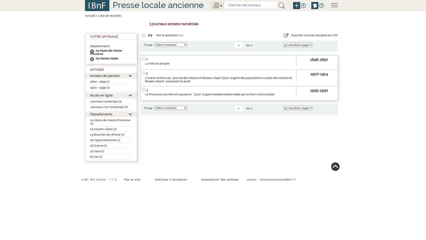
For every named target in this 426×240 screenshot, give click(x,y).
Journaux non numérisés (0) (109, 107)
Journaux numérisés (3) (106, 101)
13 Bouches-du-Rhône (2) (107, 134)
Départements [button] (101, 114)
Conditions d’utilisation (171, 179)
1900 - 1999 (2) (100, 87)
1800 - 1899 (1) (100, 81)
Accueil (90, 15)
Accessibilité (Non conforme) (220, 179)
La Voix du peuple (157, 63)
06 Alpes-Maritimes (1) (105, 140)
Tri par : (149, 45)
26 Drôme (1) (98, 145)
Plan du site (132, 179)
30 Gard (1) (97, 151)
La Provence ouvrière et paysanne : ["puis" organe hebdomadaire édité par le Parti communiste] (209, 94)
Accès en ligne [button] (101, 95)
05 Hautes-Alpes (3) (103, 129)
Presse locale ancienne (158, 5)
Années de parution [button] (105, 76)
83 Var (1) (96, 156)
